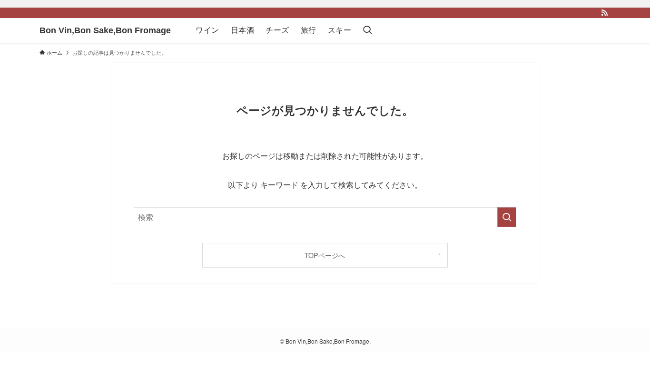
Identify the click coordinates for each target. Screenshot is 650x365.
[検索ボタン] (367, 30)
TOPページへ (325, 255)
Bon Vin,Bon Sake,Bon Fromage (105, 30)
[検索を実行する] (506, 217)
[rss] (604, 13)
